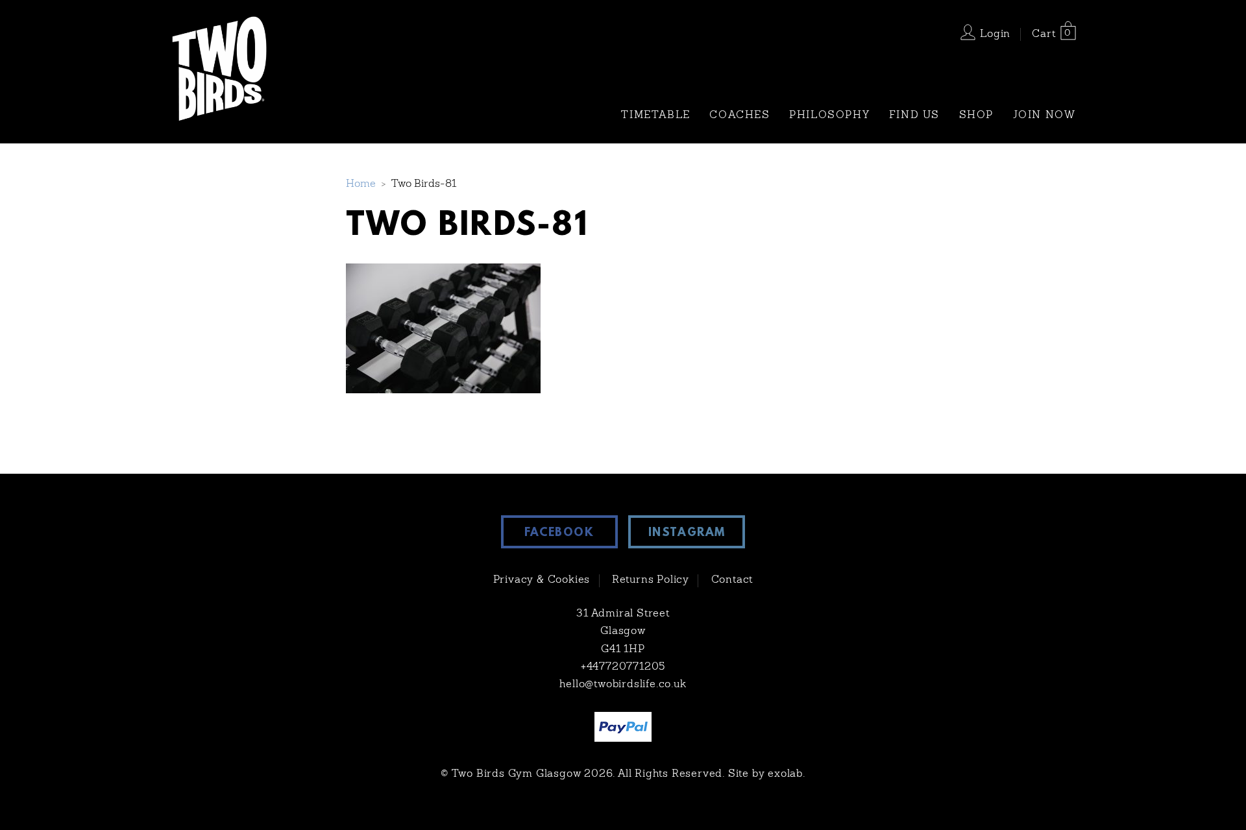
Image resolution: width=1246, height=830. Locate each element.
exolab (785, 774)
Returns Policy (650, 580)
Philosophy (829, 115)
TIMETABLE (655, 115)
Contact (732, 580)
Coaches (739, 115)
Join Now (1044, 115)
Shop (976, 115)
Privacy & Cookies (542, 580)
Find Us (914, 115)
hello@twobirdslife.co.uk (622, 684)
